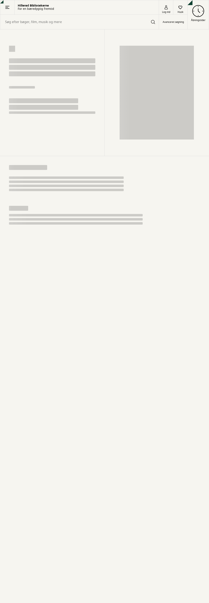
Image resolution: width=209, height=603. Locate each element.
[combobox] (79, 22)
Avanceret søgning (173, 22)
